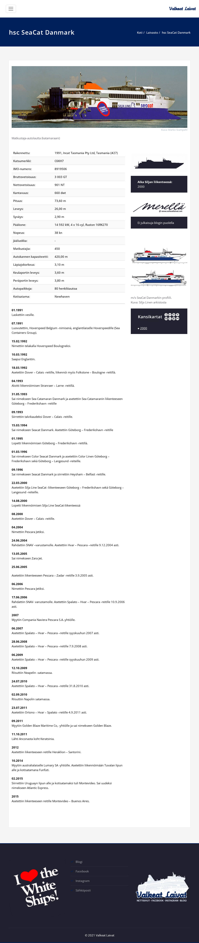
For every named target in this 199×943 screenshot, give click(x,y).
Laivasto (152, 32)
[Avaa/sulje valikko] (11, 9)
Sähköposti (83, 890)
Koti (139, 32)
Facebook (82, 871)
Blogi (79, 862)
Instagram (83, 881)
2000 (143, 328)
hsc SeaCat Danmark (176, 32)
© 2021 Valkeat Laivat (99, 935)
